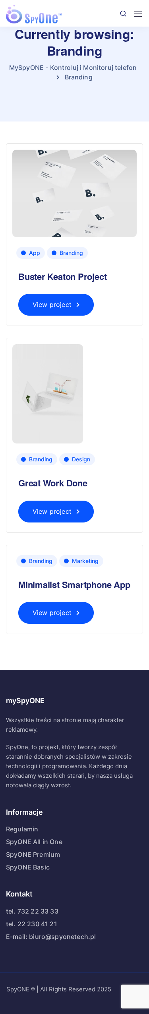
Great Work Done (52, 482)
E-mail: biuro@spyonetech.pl (51, 937)
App (34, 252)
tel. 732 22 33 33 (32, 911)
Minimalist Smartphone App (74, 584)
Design (81, 459)
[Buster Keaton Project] (74, 193)
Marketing (85, 560)
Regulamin (22, 829)
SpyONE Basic (28, 867)
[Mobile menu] (138, 14)
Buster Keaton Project (62, 276)
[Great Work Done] (47, 393)
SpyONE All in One (34, 842)
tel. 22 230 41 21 (31, 924)
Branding (71, 252)
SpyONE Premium (33, 854)
